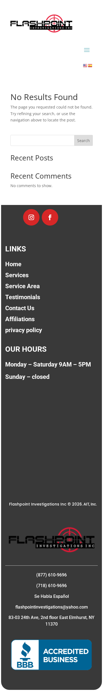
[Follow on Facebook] (50, 217)
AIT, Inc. (90, 504)
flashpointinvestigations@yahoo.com (51, 607)
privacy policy (23, 330)
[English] (85, 65)
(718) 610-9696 (51, 585)
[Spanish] (90, 65)
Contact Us (19, 308)
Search (83, 140)
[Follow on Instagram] (31, 217)
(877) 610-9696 (51, 575)
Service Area (22, 286)
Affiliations (20, 319)
